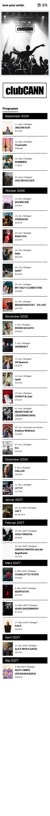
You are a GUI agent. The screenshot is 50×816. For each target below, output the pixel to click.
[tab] (12, 109)
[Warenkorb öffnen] (39, 5)
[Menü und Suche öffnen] (44, 5)
